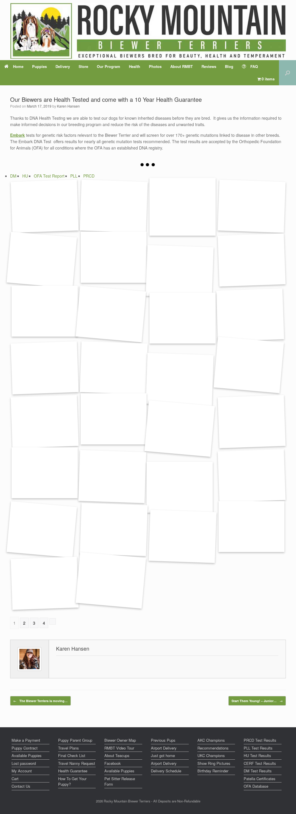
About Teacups (117, 755)
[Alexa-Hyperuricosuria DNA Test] (182, 318)
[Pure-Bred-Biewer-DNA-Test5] (114, 529)
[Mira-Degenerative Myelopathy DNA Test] (251, 260)
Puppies (39, 66)
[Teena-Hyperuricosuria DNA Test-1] (114, 368)
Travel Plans (68, 748)
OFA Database (256, 786)
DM (13, 176)
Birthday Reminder (212, 771)
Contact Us (21, 786)
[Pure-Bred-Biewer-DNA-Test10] (111, 580)
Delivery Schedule (166, 771)
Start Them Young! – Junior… (257, 701)
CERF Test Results (260, 763)
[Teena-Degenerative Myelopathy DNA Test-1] (111, 314)
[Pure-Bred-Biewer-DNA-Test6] (251, 526)
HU (25, 176)
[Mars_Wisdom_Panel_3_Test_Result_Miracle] (42, 260)
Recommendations (213, 748)
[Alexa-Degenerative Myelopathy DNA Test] (179, 272)
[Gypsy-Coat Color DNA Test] (44, 422)
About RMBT (181, 66)
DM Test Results (258, 771)
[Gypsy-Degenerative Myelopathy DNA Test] (44, 311)
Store (83, 66)
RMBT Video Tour (119, 748)
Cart (15, 778)
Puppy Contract (25, 748)
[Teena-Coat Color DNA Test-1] (114, 418)
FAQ (254, 66)
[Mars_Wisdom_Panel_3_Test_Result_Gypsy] (114, 257)
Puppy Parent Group (75, 740)
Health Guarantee (72, 771)
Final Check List (71, 755)
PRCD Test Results (260, 740)
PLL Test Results (258, 748)
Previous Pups (163, 740)
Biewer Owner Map (120, 740)
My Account (22, 771)
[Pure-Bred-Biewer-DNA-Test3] (179, 487)
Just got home (163, 755)
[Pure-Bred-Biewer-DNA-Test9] (44, 583)
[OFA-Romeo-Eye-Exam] (180, 428)
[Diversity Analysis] (44, 206)
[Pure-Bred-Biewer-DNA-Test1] (112, 476)
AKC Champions (211, 740)
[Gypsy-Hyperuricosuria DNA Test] (44, 368)
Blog (229, 66)
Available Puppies (27, 755)
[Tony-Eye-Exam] (44, 472)
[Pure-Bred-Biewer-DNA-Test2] (251, 475)
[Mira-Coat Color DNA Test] (248, 365)
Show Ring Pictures (213, 763)
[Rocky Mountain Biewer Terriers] (148, 31)
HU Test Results (257, 755)
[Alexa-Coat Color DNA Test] (179, 379)
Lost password (24, 763)
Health (134, 66)
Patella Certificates (259, 778)
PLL (73, 176)
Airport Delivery (164, 748)
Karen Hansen (68, 106)
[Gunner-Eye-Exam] (251, 422)
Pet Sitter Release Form (119, 781)
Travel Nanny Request (76, 763)
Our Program (108, 66)
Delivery (63, 66)
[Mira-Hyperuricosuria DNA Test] (250, 315)
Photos (155, 66)
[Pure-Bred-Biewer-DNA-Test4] (42, 529)
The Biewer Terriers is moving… (40, 701)
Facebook (112, 763)
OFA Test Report (49, 176)
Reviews (208, 66)
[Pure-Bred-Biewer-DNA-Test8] (182, 536)
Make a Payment (26, 740)
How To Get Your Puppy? (72, 781)
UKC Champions (211, 755)
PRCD (89, 176)
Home (18, 66)
